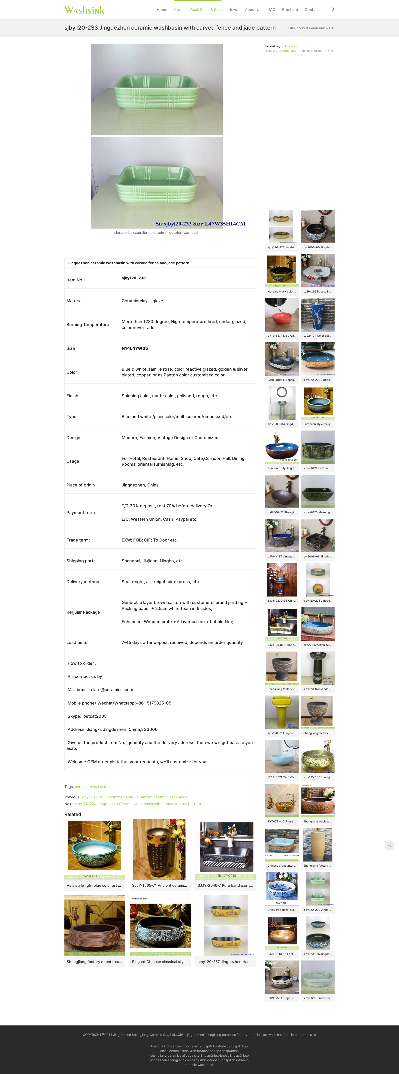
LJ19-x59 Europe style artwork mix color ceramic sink (282, 998)
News (233, 9)
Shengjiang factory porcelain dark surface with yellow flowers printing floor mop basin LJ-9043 (317, 733)
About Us (253, 9)
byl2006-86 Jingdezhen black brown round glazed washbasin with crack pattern (317, 247)
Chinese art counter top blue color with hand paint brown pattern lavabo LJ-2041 (282, 865)
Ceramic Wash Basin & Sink (197, 9)
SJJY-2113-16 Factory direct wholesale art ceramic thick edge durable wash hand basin (282, 954)
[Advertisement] (300, 133)
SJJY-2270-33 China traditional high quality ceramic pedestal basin (282, 600)
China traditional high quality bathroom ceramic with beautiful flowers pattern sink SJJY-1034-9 (282, 909)
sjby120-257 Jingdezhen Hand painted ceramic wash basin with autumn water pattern (226, 961)
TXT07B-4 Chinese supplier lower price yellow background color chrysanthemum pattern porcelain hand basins (282, 821)
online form (289, 46)
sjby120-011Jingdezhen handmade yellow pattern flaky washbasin (282, 733)
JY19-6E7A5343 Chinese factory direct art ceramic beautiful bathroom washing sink (282, 777)
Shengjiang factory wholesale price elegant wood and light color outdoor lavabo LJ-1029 (317, 865)
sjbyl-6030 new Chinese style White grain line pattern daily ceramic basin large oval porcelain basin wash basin (317, 998)
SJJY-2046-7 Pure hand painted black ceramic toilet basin (226, 885)
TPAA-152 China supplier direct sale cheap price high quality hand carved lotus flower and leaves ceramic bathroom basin (317, 644)
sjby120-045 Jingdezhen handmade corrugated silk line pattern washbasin (317, 689)
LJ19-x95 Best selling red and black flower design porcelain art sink (317, 291)
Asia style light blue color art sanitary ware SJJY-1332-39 (95, 885)
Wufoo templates (285, 50)
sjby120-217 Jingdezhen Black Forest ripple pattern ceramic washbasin (282, 247)
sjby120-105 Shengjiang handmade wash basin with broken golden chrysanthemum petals (317, 777)
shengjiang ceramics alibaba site (175, 1055)
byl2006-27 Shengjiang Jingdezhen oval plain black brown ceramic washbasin (282, 512)
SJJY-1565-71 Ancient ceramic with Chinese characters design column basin (160, 885)
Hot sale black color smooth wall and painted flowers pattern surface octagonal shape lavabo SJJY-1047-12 (282, 291)
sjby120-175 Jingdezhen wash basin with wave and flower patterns (317, 954)
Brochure (290, 9)
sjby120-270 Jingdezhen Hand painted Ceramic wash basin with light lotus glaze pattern (317, 380)
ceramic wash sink (91, 786)
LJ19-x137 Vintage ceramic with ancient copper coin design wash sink (282, 556)
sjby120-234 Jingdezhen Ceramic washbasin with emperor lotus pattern (138, 803)
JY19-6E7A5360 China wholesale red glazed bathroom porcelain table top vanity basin (282, 335)
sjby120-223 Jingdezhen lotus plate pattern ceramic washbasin (317, 600)
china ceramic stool (174, 1051)
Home (162, 9)
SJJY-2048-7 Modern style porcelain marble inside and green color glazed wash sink (282, 644)
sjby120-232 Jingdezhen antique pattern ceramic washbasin (134, 797)
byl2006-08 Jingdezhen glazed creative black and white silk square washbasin (317, 556)
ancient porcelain (186, 1046)
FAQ (271, 9)
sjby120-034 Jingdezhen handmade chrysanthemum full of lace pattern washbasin (282, 424)
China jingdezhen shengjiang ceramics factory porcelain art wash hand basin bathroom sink (247, 1035)
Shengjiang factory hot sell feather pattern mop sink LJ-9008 (282, 689)
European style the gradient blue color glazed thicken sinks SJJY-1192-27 (317, 424)
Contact (312, 9)
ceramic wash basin (200, 1065)
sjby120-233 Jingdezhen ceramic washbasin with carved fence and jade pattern (317, 909)
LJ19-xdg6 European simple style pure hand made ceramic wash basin (282, 380)
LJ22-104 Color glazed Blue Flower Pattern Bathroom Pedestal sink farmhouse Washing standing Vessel (317, 335)
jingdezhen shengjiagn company (174, 1060)
